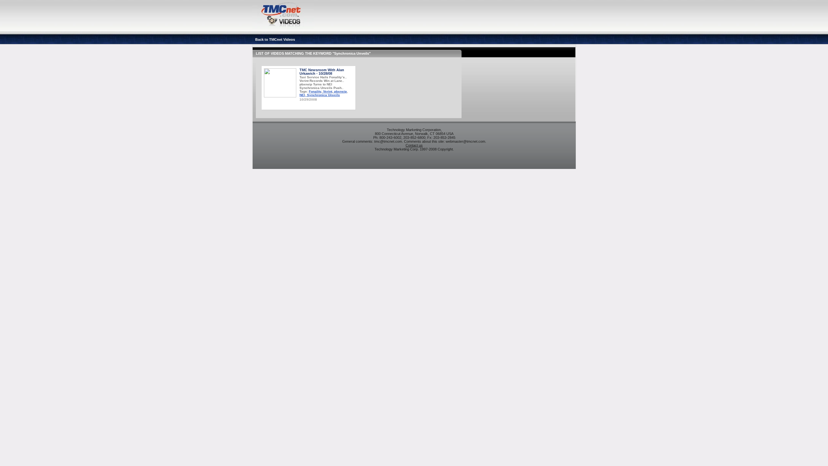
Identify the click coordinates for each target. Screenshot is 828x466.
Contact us (414, 145)
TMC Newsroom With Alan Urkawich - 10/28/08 (322, 71)
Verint (327, 91)
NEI (302, 95)
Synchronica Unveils (323, 95)
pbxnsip (340, 91)
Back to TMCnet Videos (275, 39)
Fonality (315, 91)
